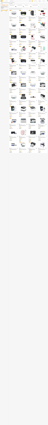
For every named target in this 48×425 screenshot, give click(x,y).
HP (27, 40)
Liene (27, 52)
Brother (17, 40)
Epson (27, 28)
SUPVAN (46, 52)
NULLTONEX (46, 28)
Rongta (36, 64)
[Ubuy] (1, 1)
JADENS (36, 52)
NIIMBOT (17, 112)
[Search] (32, 1)
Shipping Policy (2, 7)
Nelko (36, 16)
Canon (17, 16)
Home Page (2, 2)
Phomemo (36, 40)
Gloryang (17, 88)
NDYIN (46, 40)
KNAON (36, 28)
